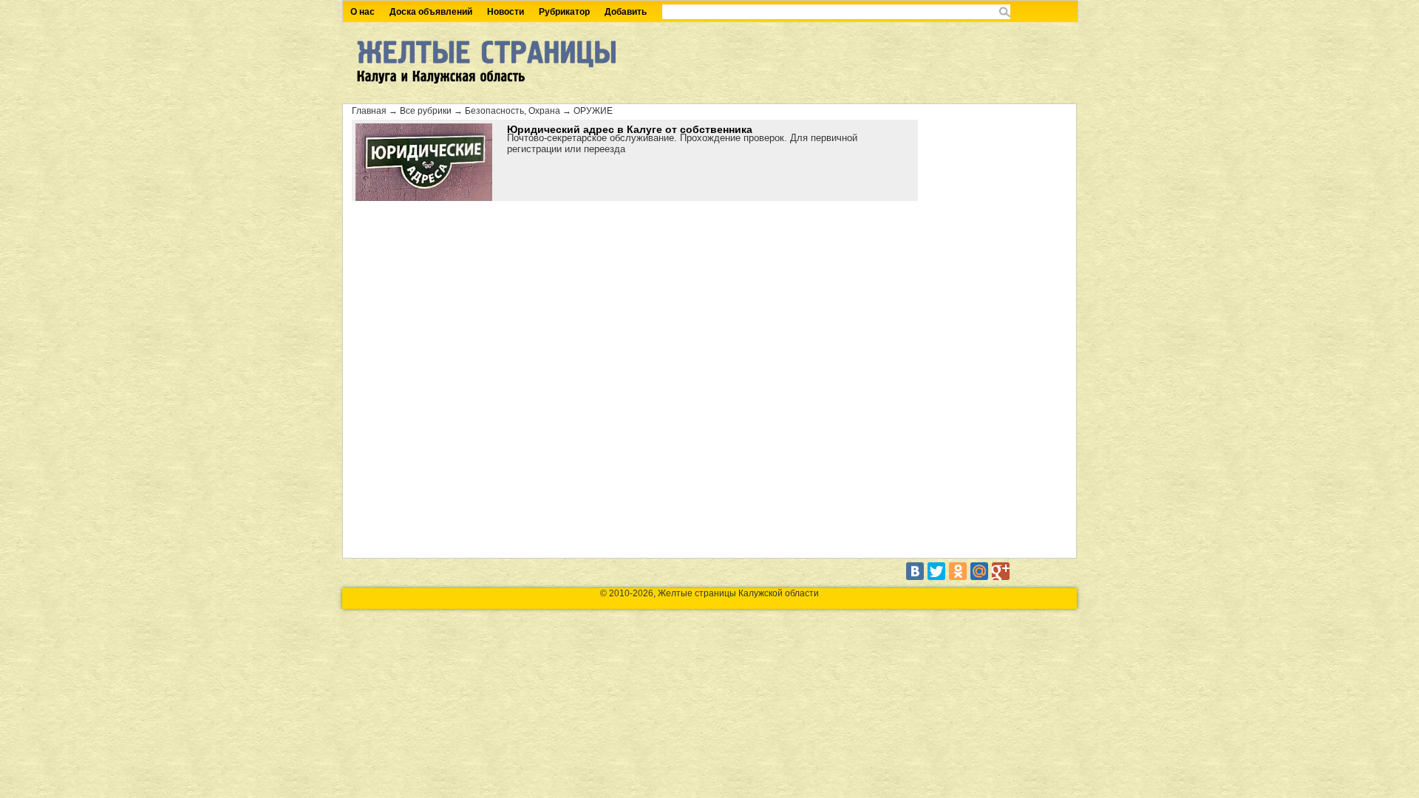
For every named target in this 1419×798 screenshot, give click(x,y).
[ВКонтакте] (915, 571)
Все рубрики (426, 111)
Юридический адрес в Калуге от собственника (629, 129)
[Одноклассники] (958, 571)
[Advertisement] (993, 334)
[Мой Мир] (979, 571)
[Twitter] (936, 571)
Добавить (626, 12)
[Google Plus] (1001, 571)
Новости (505, 12)
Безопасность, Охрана (512, 111)
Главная (369, 111)
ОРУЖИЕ (593, 111)
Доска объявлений (430, 12)
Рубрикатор (564, 12)
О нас (362, 12)
